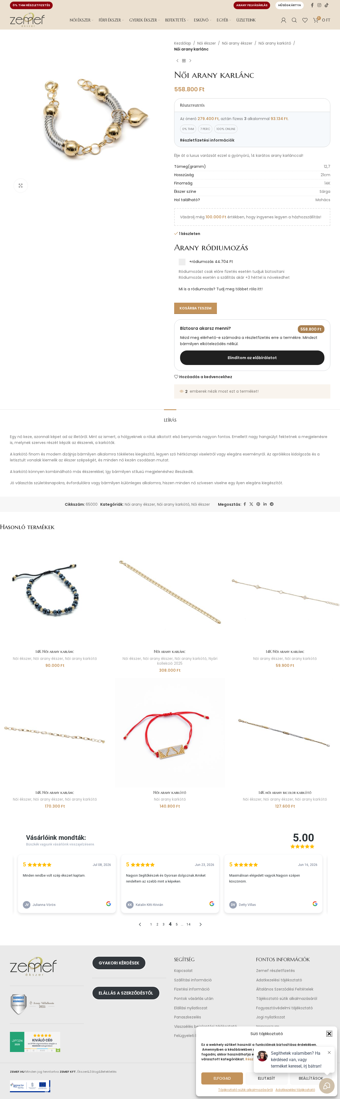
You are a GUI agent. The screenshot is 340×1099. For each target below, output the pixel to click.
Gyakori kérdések (119, 963)
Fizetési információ (192, 989)
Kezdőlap (182, 43)
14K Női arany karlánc (54, 651)
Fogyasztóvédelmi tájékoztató (284, 1008)
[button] (329, 1033)
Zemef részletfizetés (275, 970)
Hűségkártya (289, 5)
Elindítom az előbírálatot (252, 357)
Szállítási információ (193, 980)
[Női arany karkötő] (170, 732)
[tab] (170, 417)
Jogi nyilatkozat (270, 1017)
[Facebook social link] (312, 5)
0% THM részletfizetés (31, 5)
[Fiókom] (283, 20)
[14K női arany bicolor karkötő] (285, 732)
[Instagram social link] (319, 5)
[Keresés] (294, 20)
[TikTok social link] (326, 5)
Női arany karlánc (170, 651)
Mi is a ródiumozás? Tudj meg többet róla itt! (221, 289)
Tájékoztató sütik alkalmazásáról (245, 1089)
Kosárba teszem (196, 308)
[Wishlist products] (305, 20)
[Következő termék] (190, 61)
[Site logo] (27, 20)
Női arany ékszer (237, 43)
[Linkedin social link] (265, 504)
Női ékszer (206, 43)
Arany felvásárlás (251, 5)
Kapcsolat (183, 970)
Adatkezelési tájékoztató (279, 980)
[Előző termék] (177, 61)
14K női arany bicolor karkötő (285, 792)
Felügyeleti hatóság (192, 1035)
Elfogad (222, 1078)
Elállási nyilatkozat (190, 1008)
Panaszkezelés (187, 1017)
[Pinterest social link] (258, 504)
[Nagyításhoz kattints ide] (20, 185)
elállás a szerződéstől (126, 993)
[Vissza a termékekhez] (184, 61)
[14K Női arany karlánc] (55, 592)
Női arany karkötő (275, 43)
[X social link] (251, 504)
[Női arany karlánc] (170, 592)
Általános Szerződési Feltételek (284, 989)
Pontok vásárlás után (193, 998)
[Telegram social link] (271, 504)
